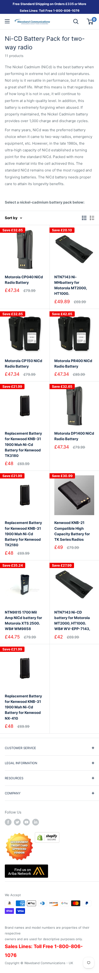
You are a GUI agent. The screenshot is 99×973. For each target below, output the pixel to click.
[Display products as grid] (84, 218)
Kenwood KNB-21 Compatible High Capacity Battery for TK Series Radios (72, 531)
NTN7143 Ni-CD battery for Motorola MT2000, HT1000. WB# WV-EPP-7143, (72, 620)
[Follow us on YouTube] (26, 822)
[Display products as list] (92, 218)
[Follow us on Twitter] (17, 822)
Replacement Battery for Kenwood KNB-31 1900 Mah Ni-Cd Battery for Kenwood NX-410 (23, 707)
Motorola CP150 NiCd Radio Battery (23, 363)
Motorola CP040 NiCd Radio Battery (24, 280)
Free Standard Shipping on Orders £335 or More (49, 4)
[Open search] (76, 21)
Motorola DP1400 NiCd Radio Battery (74, 436)
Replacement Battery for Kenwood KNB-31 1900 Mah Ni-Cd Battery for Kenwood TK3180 (23, 444)
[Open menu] (7, 21)
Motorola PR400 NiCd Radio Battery (73, 363)
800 (59, 10)
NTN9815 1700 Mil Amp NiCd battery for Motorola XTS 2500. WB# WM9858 (23, 620)
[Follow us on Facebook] (8, 822)
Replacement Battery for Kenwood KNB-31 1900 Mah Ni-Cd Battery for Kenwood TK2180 (23, 533)
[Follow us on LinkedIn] (35, 822)
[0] (90, 21)
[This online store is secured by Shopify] (47, 835)
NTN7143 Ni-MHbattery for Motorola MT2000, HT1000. (70, 285)
